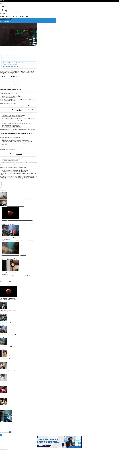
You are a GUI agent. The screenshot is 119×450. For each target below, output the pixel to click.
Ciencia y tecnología (2, 13)
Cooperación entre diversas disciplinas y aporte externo (10, 66)
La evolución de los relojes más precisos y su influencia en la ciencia (13, 272)
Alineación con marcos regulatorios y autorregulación (10, 64)
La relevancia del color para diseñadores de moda (15, 206)
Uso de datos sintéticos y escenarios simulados (9, 60)
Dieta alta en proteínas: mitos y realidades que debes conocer (11, 237)
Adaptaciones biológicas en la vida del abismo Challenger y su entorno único (14, 255)
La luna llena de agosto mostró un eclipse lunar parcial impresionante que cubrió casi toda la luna (17, 220)
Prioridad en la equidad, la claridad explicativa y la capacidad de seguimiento (13, 62)
